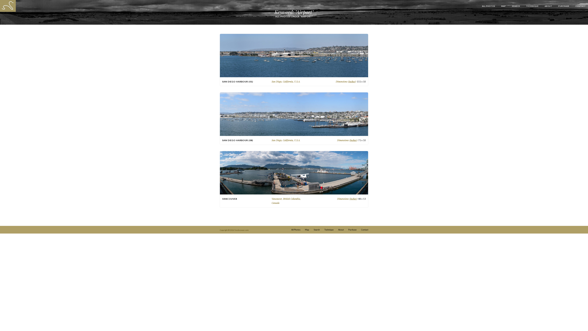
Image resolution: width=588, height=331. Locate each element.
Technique (532, 6)
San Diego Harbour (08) (237, 140)
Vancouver (229, 199)
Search (516, 6)
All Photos (488, 6)
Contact (580, 6)
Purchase (563, 6)
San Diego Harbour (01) (237, 81)
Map (503, 6)
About (548, 6)
